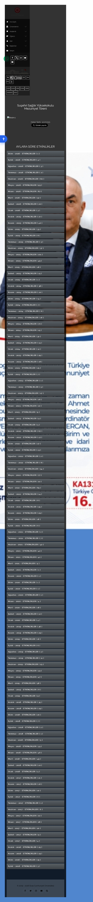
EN (28, 77)
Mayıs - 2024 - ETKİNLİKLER (25, 324)
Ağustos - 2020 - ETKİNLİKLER (25, 595)
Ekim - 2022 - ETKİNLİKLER (24, 444)
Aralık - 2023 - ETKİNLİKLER (25, 355)
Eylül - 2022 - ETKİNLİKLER (24, 450)
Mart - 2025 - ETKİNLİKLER (24, 267)
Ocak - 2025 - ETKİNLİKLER (24, 280)
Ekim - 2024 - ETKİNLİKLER (24, 299)
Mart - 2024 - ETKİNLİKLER (24, 336)
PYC (8, 82)
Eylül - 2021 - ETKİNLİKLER (24, 526)
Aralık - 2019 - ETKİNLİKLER (25, 627)
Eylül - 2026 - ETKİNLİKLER (24, 160)
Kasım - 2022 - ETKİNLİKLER (25, 437)
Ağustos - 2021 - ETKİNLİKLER (25, 532)
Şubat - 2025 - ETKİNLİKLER (25, 273)
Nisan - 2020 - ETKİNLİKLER (24, 601)
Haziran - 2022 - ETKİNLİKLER (26, 469)
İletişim (12, 51)
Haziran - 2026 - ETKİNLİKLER (26, 179)
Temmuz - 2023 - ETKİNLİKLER (25, 387)
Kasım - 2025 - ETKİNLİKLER (25, 223)
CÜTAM (22, 88)
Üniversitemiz (14, 27)
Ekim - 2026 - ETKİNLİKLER (24, 154)
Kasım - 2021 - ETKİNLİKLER (25, 513)
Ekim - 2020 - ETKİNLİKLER (24, 582)
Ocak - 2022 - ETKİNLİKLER (24, 500)
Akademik (13, 31)
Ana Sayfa (13, 22)
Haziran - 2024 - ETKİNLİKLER (26, 318)
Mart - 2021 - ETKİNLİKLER (24, 563)
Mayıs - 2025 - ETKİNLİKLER (25, 255)
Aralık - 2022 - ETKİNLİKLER (25, 431)
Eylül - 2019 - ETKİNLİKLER (24, 645)
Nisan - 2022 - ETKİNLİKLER (25, 482)
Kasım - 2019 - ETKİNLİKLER (25, 633)
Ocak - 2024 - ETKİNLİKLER (24, 349)
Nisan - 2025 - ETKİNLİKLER (25, 261)
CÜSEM (8, 88)
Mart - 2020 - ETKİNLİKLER (24, 608)
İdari (11, 41)
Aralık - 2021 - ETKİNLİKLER (25, 507)
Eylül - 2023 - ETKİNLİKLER (24, 374)
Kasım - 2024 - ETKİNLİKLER (25, 292)
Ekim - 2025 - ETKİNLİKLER (24, 229)
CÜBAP (18, 88)
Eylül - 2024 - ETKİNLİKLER (24, 305)
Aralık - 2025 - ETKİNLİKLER (25, 217)
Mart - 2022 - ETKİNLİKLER (24, 488)
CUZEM (13, 88)
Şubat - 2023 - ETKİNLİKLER (24, 419)
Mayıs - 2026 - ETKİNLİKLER (25, 185)
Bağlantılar (13, 46)
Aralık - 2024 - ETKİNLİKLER (25, 286)
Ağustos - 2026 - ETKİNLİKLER (25, 166)
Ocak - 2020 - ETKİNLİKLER (24, 620)
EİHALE (15, 92)
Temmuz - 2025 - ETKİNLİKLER (25, 242)
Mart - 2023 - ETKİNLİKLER (24, 412)
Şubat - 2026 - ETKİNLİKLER (25, 204)
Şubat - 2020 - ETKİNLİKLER (25, 614)
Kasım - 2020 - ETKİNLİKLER (24, 576)
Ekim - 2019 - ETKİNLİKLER (24, 639)
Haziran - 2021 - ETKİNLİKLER (26, 545)
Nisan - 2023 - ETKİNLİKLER (25, 406)
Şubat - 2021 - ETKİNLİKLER (24, 570)
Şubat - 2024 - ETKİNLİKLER (25, 343)
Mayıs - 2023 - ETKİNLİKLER (25, 399)
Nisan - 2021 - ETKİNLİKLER (25, 557)
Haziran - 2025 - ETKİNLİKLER (26, 248)
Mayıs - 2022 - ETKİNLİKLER (25, 475)
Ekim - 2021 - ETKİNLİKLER (24, 519)
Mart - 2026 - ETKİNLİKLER (24, 198)
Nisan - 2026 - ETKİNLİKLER (25, 191)
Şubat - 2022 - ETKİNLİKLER (25, 494)
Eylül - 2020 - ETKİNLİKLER (24, 589)
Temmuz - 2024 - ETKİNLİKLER (25, 311)
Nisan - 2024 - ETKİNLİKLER (25, 330)
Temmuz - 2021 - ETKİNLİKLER (25, 538)
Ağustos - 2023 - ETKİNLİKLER (25, 381)
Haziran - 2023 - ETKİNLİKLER (26, 393)
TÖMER (27, 88)
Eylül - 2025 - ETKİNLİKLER (24, 236)
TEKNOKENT (9, 92)
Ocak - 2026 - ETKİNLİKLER (24, 210)
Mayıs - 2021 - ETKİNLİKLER (25, 551)
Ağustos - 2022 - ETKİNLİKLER (25, 456)
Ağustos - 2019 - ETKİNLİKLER (25, 652)
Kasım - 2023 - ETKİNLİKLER (25, 362)
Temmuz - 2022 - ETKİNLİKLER (25, 463)
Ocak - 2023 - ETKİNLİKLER (24, 425)
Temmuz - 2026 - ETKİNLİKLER (25, 173)
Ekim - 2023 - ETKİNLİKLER (24, 368)
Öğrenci (12, 36)
